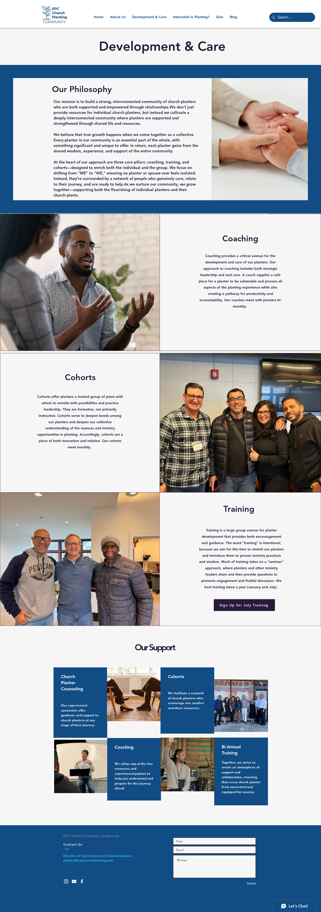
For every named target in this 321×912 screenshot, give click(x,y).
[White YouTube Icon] (74, 881)
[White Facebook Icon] (82, 881)
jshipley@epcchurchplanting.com (88, 860)
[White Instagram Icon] (66, 881)
